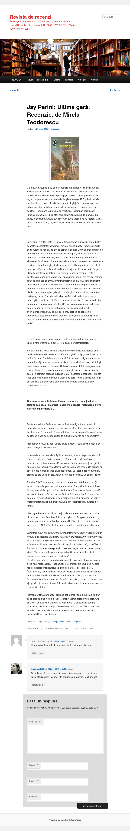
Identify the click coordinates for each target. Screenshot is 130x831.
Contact (94, 79)
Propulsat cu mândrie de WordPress (65, 819)
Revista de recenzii (31, 16)
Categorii (82, 79)
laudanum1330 (37, 668)
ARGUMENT (17, 79)
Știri (46, 621)
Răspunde (37, 653)
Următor (115, 90)
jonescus (55, 128)
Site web (33, 796)
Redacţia (69, 79)
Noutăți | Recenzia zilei (38, 79)
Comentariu (35, 721)
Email (34, 781)
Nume (34, 765)
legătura (77, 621)
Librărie (57, 79)
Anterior (15, 90)
